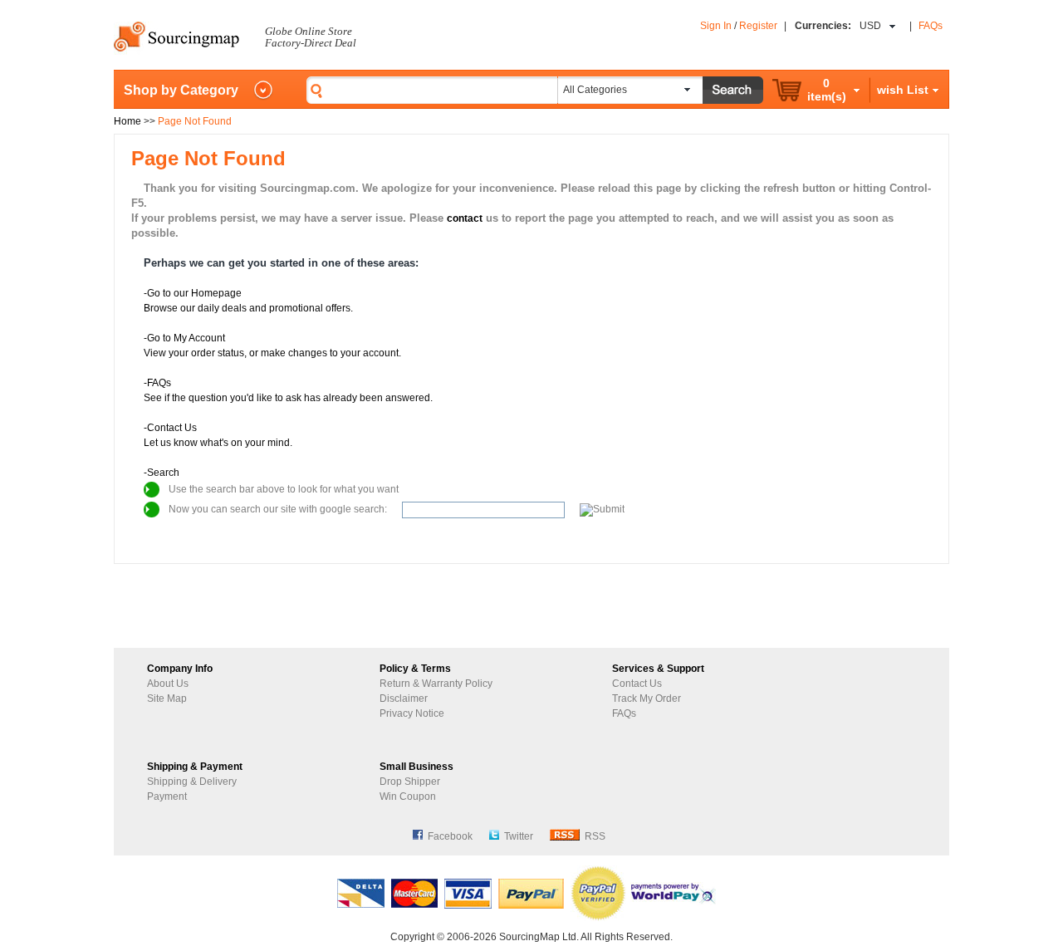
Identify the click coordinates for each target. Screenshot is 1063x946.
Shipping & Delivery (192, 781)
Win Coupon (408, 796)
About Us (168, 683)
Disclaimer (404, 698)
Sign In (716, 26)
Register (758, 26)
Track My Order (646, 698)
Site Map (167, 698)
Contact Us (637, 683)
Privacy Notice (412, 713)
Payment (167, 796)
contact (465, 218)
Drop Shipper (410, 781)
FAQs (930, 26)
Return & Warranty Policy (436, 683)
